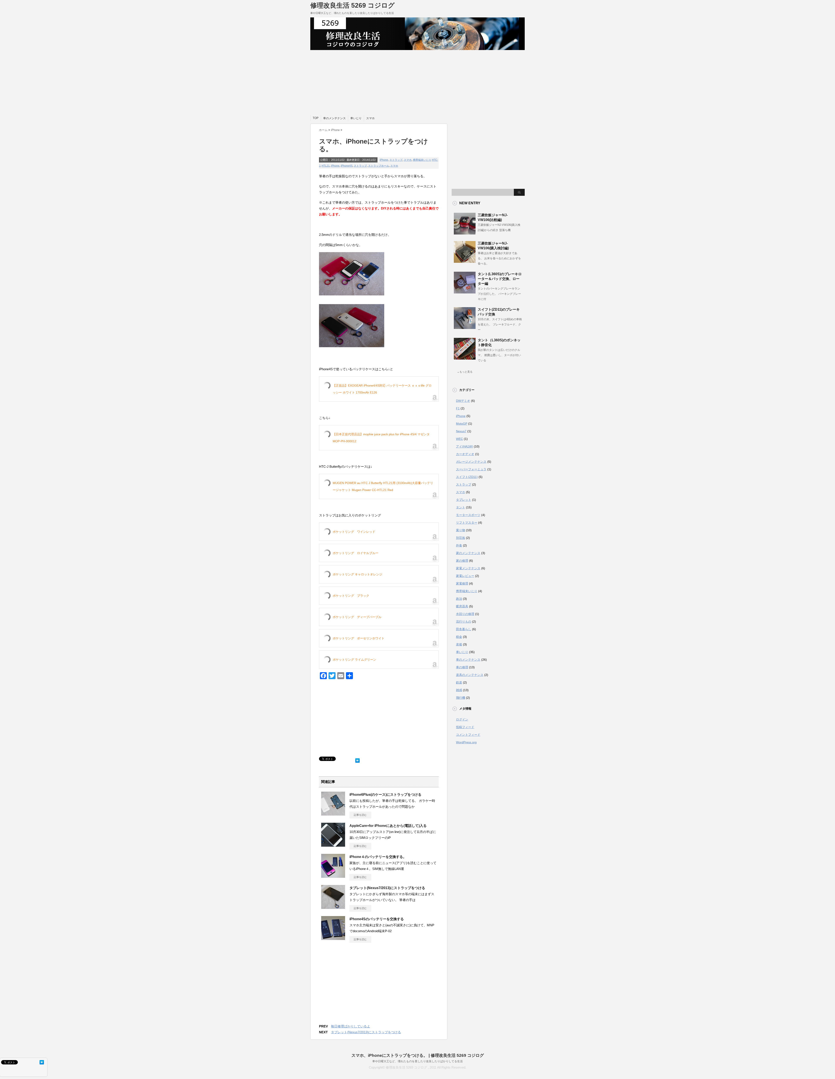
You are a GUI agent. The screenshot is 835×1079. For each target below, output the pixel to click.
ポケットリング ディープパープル (357, 617)
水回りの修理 (465, 614)
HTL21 (326, 165)
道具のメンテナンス (469, 675)
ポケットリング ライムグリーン (354, 659)
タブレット (463, 499)
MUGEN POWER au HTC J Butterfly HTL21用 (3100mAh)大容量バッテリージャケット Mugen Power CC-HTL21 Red (383, 486)
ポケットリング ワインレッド (354, 531)
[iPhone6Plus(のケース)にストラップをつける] (333, 814)
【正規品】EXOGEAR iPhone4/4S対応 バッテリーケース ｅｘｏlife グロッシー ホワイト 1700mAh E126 (382, 389)
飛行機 (460, 697)
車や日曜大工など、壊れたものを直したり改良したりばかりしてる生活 (417, 1061)
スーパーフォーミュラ (471, 469)
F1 (458, 408)
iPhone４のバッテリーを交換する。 (377, 857)
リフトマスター (466, 522)
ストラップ (395, 159)
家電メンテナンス (468, 568)
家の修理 (462, 560)
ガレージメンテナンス (471, 461)
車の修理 (462, 667)
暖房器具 (462, 606)
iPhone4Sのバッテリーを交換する (376, 919)
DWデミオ (463, 400)
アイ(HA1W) (464, 446)
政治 (459, 598)
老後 (459, 644)
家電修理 (462, 583)
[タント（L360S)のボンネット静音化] (465, 358)
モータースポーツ (468, 515)
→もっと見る (465, 371)
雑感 (459, 690)
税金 (459, 636)
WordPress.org (466, 742)
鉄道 (459, 682)
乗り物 (460, 530)
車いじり (356, 118)
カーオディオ (465, 454)
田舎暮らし (463, 629)
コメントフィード (468, 734)
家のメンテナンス (468, 553)
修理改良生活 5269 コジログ (352, 5)
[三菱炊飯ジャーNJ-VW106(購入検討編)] (465, 261)
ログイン (462, 719)
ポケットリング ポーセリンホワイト (358, 638)
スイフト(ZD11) (467, 477)
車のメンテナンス (334, 118)
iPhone (384, 159)
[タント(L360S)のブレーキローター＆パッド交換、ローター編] (465, 291)
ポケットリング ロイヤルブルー (355, 553)
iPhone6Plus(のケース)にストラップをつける (385, 794)
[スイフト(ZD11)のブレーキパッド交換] (465, 327)
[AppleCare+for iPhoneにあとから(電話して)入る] (333, 845)
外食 (459, 545)
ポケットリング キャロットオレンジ (357, 574)
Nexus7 (461, 431)
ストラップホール (378, 165)
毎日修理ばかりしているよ (350, 1026)
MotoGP (461, 423)
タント (460, 507)
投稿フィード (465, 727)
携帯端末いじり (422, 159)
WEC (459, 439)
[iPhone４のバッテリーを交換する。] (333, 876)
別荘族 (460, 538)
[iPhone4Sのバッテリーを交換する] (333, 938)
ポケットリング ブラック (351, 595)
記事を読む (360, 814)
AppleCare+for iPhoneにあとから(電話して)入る (388, 826)
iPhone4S (346, 165)
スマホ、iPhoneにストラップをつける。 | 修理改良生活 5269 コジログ (417, 1055)
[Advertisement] (417, 82)
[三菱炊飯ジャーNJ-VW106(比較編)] (465, 233)
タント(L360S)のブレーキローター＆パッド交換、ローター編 (500, 278)
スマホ (370, 118)
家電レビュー (465, 576)
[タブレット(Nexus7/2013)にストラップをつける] (333, 907)
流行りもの (463, 621)
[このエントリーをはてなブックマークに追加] (357, 759)
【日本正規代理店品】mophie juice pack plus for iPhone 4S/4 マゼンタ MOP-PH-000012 (381, 437)
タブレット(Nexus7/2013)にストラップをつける (387, 888)
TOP (316, 118)
